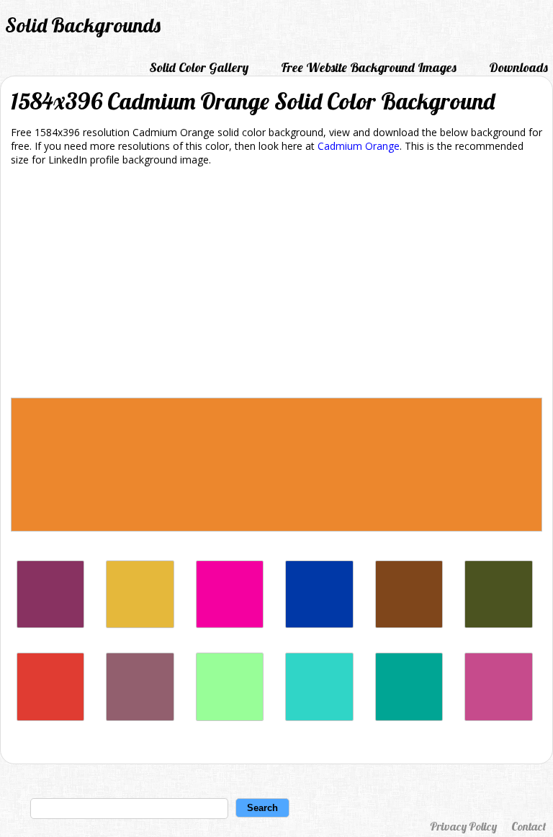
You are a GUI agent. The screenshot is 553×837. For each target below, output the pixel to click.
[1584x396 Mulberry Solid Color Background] (498, 717)
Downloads (518, 67)
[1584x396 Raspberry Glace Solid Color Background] (140, 717)
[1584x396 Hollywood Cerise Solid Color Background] (230, 624)
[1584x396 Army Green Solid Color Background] (498, 624)
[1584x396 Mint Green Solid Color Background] (230, 717)
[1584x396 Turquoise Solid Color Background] (319, 717)
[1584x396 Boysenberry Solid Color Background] (50, 624)
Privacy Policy (463, 826)
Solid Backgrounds (83, 24)
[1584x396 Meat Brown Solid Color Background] (140, 624)
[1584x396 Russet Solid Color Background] (409, 624)
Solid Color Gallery (198, 67)
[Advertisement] (276, 284)
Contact (528, 826)
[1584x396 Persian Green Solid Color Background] (409, 717)
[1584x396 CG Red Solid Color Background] (50, 717)
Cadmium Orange (359, 146)
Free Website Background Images (369, 67)
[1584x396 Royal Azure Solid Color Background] (319, 624)
